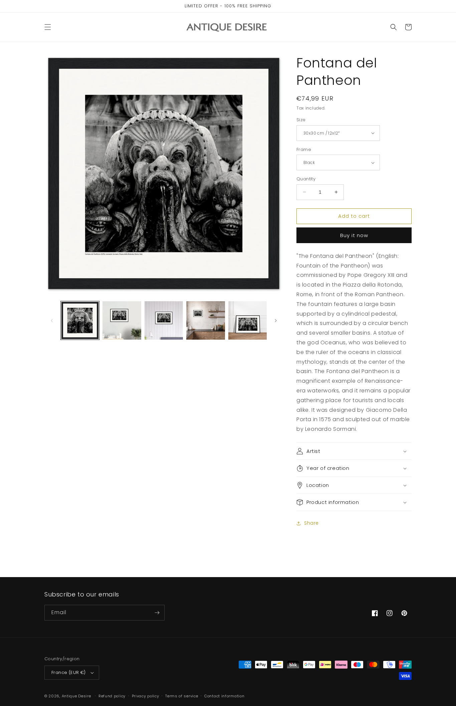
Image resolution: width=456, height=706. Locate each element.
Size (301, 120)
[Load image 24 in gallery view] (247, 320)
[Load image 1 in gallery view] (80, 320)
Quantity (305, 179)
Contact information (224, 696)
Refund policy (112, 696)
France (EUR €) (68, 672)
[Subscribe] (157, 613)
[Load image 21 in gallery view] (121, 320)
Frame (303, 149)
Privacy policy (145, 696)
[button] (47, 27)
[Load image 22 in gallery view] (164, 320)
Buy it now (354, 235)
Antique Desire (76, 696)
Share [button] (311, 523)
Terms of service (181, 696)
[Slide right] (275, 320)
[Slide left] (51, 320)
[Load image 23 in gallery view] (205, 320)
